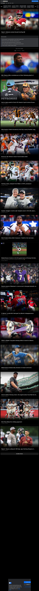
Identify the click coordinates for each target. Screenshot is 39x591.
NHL (10, 3)
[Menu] (1, 1)
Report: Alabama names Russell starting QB (13, 32)
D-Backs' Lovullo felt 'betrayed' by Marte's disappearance (17, 313)
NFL (6, 3)
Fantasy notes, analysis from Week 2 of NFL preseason (16, 183)
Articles (19, 50)
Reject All (28, 584)
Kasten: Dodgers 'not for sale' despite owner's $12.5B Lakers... (18, 211)
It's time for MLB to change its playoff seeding (9, 45)
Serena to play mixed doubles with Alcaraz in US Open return (11, 42)
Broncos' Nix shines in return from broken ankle (14, 156)
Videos (23, 50)
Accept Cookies (28, 582)
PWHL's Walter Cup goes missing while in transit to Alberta (17, 340)
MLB (13, 3)
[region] (19, 585)
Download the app (35, 1)
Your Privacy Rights (28, 586)
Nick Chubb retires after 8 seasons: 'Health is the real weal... (17, 238)
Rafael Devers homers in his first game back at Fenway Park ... (18, 258)
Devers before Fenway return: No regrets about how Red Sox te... (19, 394)
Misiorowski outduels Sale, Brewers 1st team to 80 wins (16, 367)
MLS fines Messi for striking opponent (11, 422)
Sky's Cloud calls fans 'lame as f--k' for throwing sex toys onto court (12, 43)
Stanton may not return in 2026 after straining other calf (10, 40)
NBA (8, 3)
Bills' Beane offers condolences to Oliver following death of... (17, 75)
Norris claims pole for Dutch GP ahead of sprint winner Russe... (18, 102)
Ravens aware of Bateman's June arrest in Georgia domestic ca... (19, 286)
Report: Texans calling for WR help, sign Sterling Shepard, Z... (18, 449)
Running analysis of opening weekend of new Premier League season (13, 39)
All (15, 50)
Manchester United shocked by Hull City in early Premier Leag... (18, 129)
